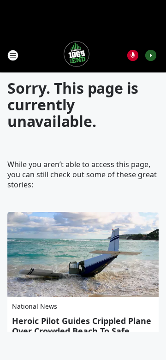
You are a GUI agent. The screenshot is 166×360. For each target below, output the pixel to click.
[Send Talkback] (132, 55)
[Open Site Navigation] (12, 55)
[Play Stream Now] (150, 55)
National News (34, 306)
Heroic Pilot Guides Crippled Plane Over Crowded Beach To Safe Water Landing (81, 331)
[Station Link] (76, 55)
